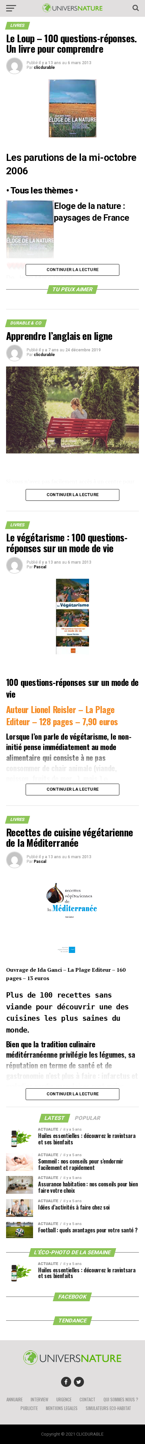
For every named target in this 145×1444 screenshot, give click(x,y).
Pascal (40, 567)
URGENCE (63, 1399)
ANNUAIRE (14, 1399)
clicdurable (44, 67)
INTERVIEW (39, 1399)
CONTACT (87, 1399)
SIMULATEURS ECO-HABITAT (108, 1408)
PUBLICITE (29, 1408)
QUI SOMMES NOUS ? (121, 1399)
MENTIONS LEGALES (62, 1408)
